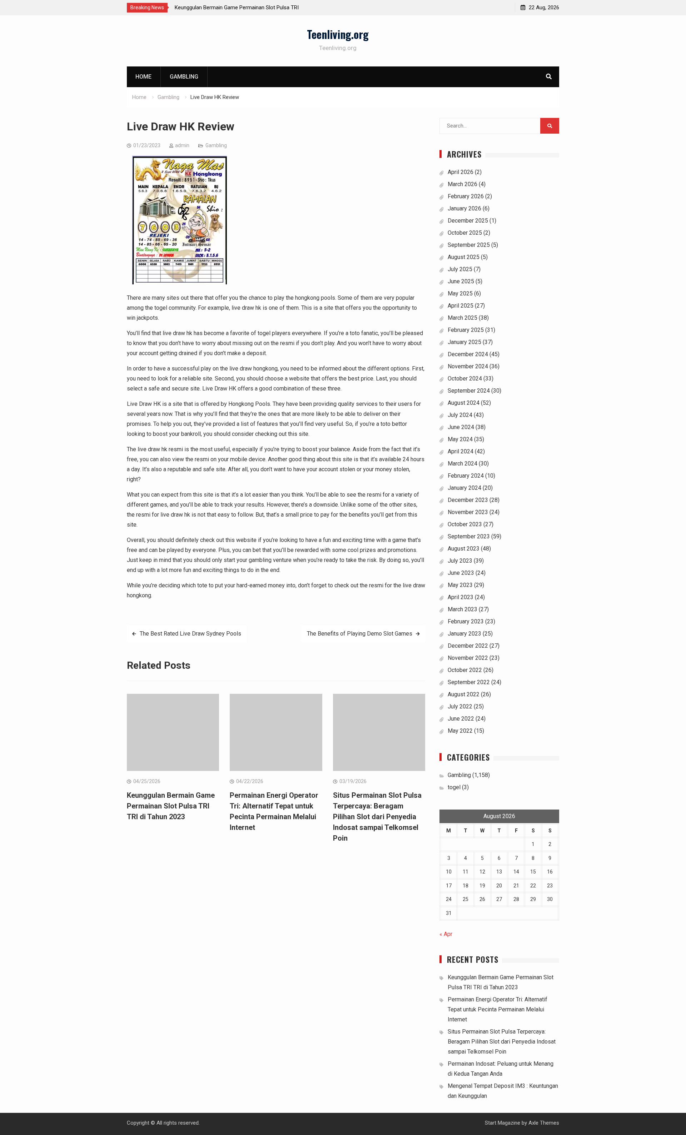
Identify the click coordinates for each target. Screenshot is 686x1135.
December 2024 (468, 354)
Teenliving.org (338, 34)
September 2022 (469, 682)
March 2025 (462, 317)
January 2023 (464, 633)
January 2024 (464, 487)
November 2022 (468, 657)
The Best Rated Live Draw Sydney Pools (190, 633)
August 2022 (463, 694)
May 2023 (460, 585)
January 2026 (464, 208)
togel (454, 787)
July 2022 (460, 706)
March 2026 (462, 184)
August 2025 (463, 257)
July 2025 (460, 269)
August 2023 (463, 548)
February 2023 (466, 621)
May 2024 (460, 439)
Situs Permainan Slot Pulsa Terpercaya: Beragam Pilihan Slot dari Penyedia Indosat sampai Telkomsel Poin (377, 816)
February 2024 (466, 475)
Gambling (184, 76)
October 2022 (465, 670)
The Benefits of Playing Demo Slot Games (359, 633)
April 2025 (460, 305)
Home (143, 76)
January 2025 (464, 342)
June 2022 (461, 718)
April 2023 (460, 597)
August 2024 (463, 402)
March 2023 (462, 609)
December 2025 (468, 220)
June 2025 (461, 281)
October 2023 (465, 524)
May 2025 (460, 293)
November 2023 (468, 512)
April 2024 (460, 451)
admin (182, 145)
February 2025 (466, 330)
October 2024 (465, 378)
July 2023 (460, 560)
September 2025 (469, 245)
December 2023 (468, 500)
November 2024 (468, 366)
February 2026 (466, 196)
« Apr (445, 934)
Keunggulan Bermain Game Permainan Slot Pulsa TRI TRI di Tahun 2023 (171, 806)
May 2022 (460, 730)
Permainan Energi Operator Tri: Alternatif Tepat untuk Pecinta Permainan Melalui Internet (497, 1009)
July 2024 (460, 415)
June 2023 (461, 572)
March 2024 (462, 463)
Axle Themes (543, 1123)
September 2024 (469, 390)
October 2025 (465, 232)
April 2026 (460, 172)
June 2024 (461, 427)
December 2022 (468, 645)
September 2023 (469, 536)
